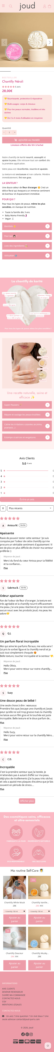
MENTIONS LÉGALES (12, 1004)
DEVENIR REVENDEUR (12, 991)
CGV (4, 1001)
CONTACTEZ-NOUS (11, 998)
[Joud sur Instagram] (31, 1034)
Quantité (6, 128)
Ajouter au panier (14, 919)
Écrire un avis (27, 499)
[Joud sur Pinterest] (27, 1034)
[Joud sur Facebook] (23, 1034)
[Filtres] (3, 508)
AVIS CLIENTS (8, 988)
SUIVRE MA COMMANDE (13, 995)
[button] (50, 42)
